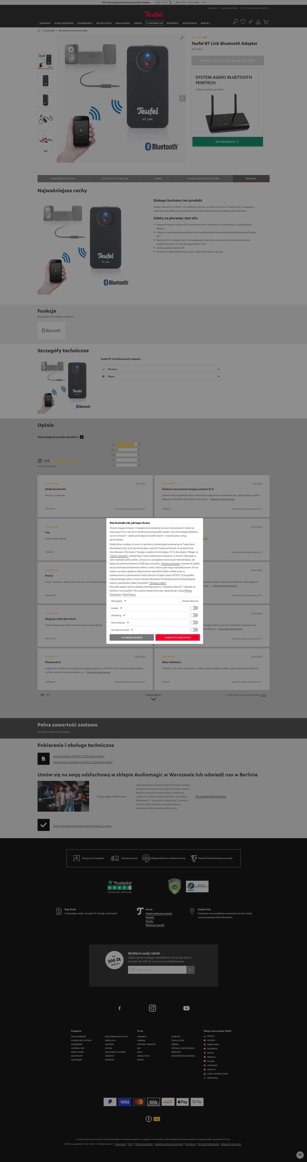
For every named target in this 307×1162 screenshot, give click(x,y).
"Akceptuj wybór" (157, 582)
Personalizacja (118, 622)
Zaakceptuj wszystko (178, 637)
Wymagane (116, 600)
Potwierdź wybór (131, 637)
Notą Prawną (129, 594)
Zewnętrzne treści (120, 629)
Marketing (116, 615)
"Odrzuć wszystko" (119, 555)
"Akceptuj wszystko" (171, 563)
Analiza (114, 608)
